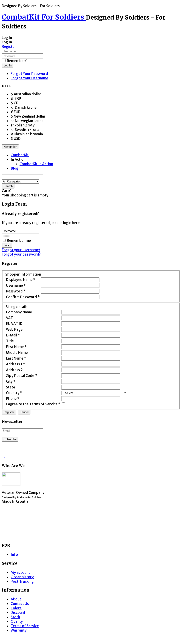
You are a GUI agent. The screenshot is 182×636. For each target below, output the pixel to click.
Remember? (17, 60)
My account (20, 572)
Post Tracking (22, 581)
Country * (14, 392)
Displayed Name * (21, 279)
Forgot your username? (21, 250)
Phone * (13, 398)
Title (10, 341)
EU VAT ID (14, 323)
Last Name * (16, 358)
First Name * (16, 346)
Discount (18, 612)
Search (8, 186)
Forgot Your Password (29, 73)
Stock (15, 617)
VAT (9, 318)
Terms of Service (25, 626)
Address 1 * (15, 364)
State (10, 387)
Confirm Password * (23, 297)
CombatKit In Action (36, 164)
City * (11, 381)
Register (9, 46)
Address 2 (14, 370)
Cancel (24, 412)
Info (14, 554)
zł (23, 125)
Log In (8, 65)
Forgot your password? (21, 254)
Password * (16, 291)
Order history (22, 577)
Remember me (19, 240)
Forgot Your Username (29, 78)
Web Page (14, 329)
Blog (14, 168)
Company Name (19, 312)
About (16, 599)
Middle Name (17, 352)
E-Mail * (13, 335)
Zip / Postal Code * (21, 375)
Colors (16, 608)
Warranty (19, 630)
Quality (17, 621)
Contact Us (20, 603)
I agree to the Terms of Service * (33, 404)
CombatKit (20, 155)
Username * (16, 285)
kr (24, 107)
